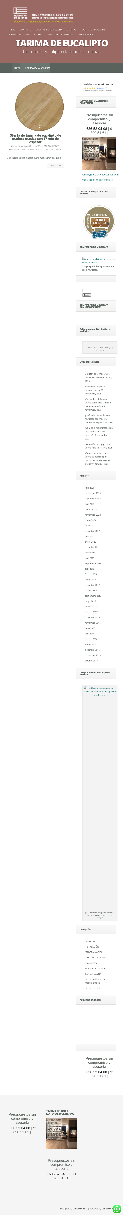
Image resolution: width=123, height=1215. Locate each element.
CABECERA (90, 941)
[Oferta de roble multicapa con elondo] (61, 1147)
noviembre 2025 (93, 493)
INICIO (12, 29)
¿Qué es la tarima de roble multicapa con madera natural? (98, 419)
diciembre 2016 (92, 617)
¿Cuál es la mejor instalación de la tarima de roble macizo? (99, 431)
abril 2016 (89, 633)
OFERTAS (71, 29)
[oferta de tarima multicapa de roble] (99, 169)
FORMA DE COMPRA (19, 34)
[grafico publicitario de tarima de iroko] (99, 221)
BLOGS (37, 34)
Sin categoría (91, 962)
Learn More (55, 165)
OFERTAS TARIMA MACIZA (49, 29)
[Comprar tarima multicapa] (99, 262)
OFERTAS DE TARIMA (17, 149)
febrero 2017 (91, 612)
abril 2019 (89, 558)
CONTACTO (26, 29)
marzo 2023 (91, 525)
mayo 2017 (90, 601)
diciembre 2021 (92, 547)
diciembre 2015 (92, 649)
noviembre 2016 (93, 622)
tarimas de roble (93, 988)
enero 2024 (90, 520)
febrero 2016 (91, 639)
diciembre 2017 (92, 585)
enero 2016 (90, 644)
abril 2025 (89, 504)
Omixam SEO (80, 1208)
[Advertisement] (99, 1025)
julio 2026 (89, 487)
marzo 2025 (91, 509)
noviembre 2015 (93, 655)
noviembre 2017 (93, 590)
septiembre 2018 (93, 563)
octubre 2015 (91, 660)
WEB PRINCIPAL (86, 34)
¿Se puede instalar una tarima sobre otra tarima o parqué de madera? (98, 403)
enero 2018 (90, 579)
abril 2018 (89, 568)
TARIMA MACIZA (56, 149)
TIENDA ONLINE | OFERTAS (59, 34)
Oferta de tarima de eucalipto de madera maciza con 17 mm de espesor (35, 138)
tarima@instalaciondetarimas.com (100, 174)
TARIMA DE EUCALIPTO (37, 149)
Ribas (23, 146)
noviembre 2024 (93, 514)
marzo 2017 (91, 606)
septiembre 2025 (93, 498)
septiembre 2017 (93, 595)
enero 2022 (90, 541)
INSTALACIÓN (92, 946)
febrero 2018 (91, 574)
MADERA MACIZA (51, 146)
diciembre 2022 (92, 531)
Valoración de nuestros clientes (97, 179)
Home (17, 67)
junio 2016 (90, 628)
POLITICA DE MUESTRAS (93, 29)
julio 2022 (89, 536)
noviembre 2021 (93, 552)
